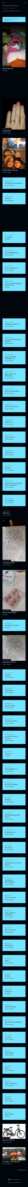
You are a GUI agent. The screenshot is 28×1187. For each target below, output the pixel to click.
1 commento (7, 993)
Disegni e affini (8, 662)
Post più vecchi (21, 1170)
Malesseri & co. (11, 769)
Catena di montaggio (10, 881)
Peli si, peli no (10, 897)
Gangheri (6, 131)
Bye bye (8, 468)
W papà (8, 800)
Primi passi (9, 1053)
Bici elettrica (8, 1140)
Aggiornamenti (11, 253)
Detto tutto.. (10, 930)
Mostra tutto (8, 20)
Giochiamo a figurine (10, 914)
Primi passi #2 (10, 1007)
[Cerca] (25, 2)
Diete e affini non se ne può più (13, 284)
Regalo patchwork (13, 1022)
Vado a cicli (10, 437)
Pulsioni (8, 237)
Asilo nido (9, 1114)
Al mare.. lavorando (11, 1162)
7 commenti (7, 239)
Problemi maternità (13, 183)
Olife (7, 1068)
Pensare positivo (12, 324)
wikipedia (9, 945)
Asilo (7, 961)
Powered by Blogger (15, 1179)
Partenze (9, 690)
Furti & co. (9, 452)
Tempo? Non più (11, 406)
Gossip (7, 675)
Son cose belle (11, 1083)
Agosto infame (11, 784)
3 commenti (7, 287)
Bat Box (8, 848)
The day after (8, 563)
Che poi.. (8, 1099)
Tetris (7, 976)
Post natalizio (11, 268)
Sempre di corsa (12, 625)
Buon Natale (8, 68)
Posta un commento (6, 133)
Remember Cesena (10, 170)
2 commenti (5, 70)
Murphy (8, 198)
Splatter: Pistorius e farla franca (13, 484)
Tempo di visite (11, 721)
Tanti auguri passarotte (10, 358)
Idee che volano (9, 612)
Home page (5, 11)
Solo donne (10, 706)
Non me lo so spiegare (10, 375)
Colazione (9, 500)
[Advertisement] (14, 85)
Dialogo (6, 513)
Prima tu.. (9, 422)
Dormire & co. (10, 832)
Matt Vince (18, 1182)
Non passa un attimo (10, 5)
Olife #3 (8, 754)
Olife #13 (8, 991)
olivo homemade (12, 391)
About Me (13, 11)
